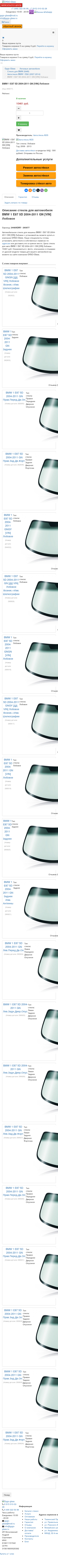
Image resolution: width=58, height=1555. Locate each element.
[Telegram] (34, 190)
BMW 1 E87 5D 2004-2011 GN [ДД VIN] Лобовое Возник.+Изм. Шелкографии (11, 585)
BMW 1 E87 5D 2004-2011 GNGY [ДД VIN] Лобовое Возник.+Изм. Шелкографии (11, 707)
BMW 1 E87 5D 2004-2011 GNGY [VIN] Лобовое (8, 525)
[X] (38, 190)
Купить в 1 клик (7, 1553)
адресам (6, 243)
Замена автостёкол (36, 175)
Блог (27, 1541)
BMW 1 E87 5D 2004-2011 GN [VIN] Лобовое (8, 768)
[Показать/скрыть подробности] (3, 37)
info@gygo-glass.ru (8, 18)
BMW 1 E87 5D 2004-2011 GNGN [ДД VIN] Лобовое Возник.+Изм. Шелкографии (11, 279)
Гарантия (22, 196)
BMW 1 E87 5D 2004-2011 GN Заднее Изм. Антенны (8, 892)
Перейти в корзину (45, 46)
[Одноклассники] (30, 190)
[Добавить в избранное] (19, 130)
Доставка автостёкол (25, 150)
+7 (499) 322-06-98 (19, 8)
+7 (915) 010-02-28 (38, 8)
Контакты (29, 1538)
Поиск (6, 22)
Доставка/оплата (29, 1531)
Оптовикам (30, 1516)
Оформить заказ (9, 48)
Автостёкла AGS (40, 135)
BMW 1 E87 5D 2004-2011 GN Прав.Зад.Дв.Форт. (14, 457)
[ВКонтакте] (26, 190)
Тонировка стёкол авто (36, 183)
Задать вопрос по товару (15, 202)
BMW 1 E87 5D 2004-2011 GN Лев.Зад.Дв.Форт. (13, 1130)
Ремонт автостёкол (36, 167)
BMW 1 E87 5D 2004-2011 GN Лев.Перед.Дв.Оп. (13, 946)
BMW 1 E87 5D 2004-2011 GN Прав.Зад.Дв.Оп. (13, 1313)
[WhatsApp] (46, 190)
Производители (32, 1535)
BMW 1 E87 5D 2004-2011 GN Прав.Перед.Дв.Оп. (14, 396)
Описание (9, 196)
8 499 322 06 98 (11, 1509)
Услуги (28, 1513)
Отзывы (35, 196)
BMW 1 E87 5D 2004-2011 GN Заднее (7, 340)
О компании (30, 1527)
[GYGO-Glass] (9, 1)
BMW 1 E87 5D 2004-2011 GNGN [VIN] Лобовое (8, 647)
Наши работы (31, 1519)
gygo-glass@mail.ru (9, 15)
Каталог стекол (31, 1511)
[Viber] (42, 190)
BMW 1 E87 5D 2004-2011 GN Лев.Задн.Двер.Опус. (15, 1007)
